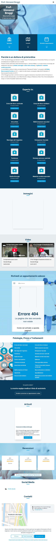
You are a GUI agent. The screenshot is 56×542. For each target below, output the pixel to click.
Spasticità (17, 373)
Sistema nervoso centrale (42, 353)
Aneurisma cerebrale (20, 365)
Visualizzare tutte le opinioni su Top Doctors (28, 475)
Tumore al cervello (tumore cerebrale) (42, 366)
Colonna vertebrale (19, 362)
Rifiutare (16, 536)
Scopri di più (14, 108)
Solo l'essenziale (28, 536)
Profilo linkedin (11, 489)
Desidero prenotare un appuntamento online (28, 393)
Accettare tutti (39, 536)
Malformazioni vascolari (41, 348)
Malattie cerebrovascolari (42, 356)
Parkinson (17, 353)
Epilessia (37, 359)
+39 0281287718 (38, 509)
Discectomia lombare (20, 375)
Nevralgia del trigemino (20, 351)
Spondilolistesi (39, 373)
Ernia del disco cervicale (21, 345)
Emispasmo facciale (40, 351)
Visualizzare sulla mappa (15, 514)
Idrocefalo (17, 348)
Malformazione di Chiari (21, 370)
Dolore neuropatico (19, 359)
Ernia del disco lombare (41, 345)
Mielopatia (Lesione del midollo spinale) (43, 376)
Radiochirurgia (18, 356)
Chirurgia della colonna (41, 362)
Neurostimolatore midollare (42, 370)
